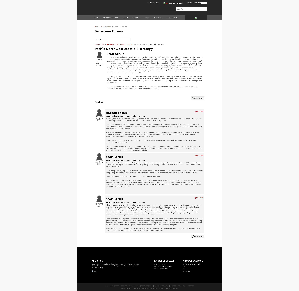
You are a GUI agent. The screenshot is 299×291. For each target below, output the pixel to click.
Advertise (190, 286)
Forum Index (100, 44)
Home (96, 18)
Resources (105, 27)
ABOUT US (186, 271)
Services (136, 18)
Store (125, 18)
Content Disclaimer (177, 286)
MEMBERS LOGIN (154, 3)
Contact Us (172, 18)
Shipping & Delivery (161, 286)
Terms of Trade (146, 286)
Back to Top (114, 286)
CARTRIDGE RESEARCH (163, 267)
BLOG (185, 267)
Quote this (199, 111)
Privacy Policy (134, 286)
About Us (158, 18)
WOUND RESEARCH (161, 269)
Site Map (124, 286)
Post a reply (199, 98)
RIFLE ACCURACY (160, 264)
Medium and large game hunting (119, 44)
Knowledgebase (110, 18)
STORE (185, 269)
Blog (147, 18)
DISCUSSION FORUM (191, 264)
